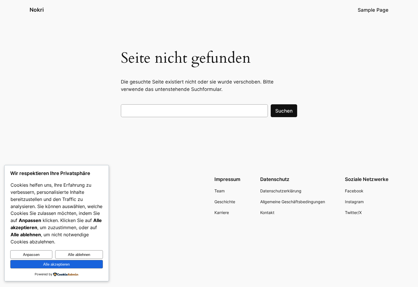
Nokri (37, 9)
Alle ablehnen (79, 255)
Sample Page (373, 10)
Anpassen (31, 255)
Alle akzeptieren (56, 264)
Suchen (284, 111)
